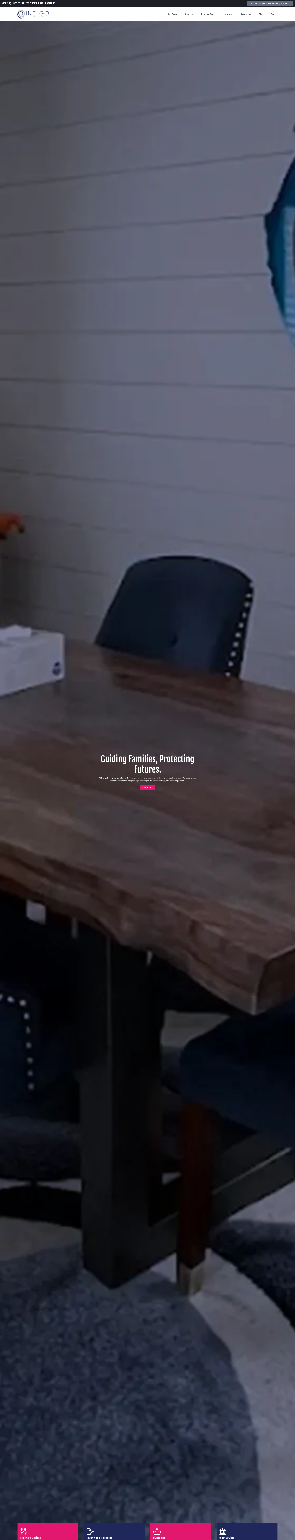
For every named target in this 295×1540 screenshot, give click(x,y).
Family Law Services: (30, 1537)
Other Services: (227, 1537)
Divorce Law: (159, 1537)
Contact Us (147, 787)
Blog (261, 14)
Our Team (172, 14)
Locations (228, 14)
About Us (189, 14)
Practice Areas (208, 14)
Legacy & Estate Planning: (99, 1537)
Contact (274, 14)
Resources (246, 14)
